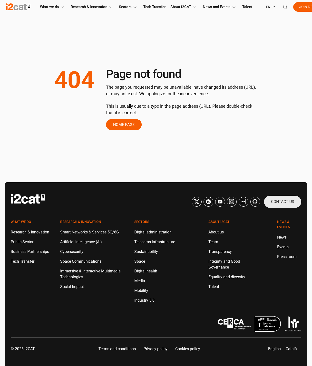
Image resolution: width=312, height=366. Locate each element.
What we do (49, 7)
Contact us (282, 201)
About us (216, 232)
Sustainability (146, 251)
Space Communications (80, 261)
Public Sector (22, 242)
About (180, 7)
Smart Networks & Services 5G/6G (89, 232)
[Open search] (285, 7)
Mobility (141, 290)
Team (213, 242)
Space (139, 261)
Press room (287, 256)
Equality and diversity (226, 277)
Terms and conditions (117, 349)
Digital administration (153, 232)
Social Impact (72, 286)
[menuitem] (274, 349)
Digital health (145, 271)
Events (283, 247)
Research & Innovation (89, 7)
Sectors (125, 7)
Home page (124, 124)
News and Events (217, 7)
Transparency (220, 251)
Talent (247, 7)
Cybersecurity (71, 251)
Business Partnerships (30, 251)
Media (139, 281)
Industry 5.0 (144, 300)
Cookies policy (187, 349)
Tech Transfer (154, 7)
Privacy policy (155, 349)
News (282, 237)
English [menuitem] (274, 349)
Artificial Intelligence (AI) (81, 242)
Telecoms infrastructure (154, 242)
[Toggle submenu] (62, 7)
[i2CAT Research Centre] (18, 6)
